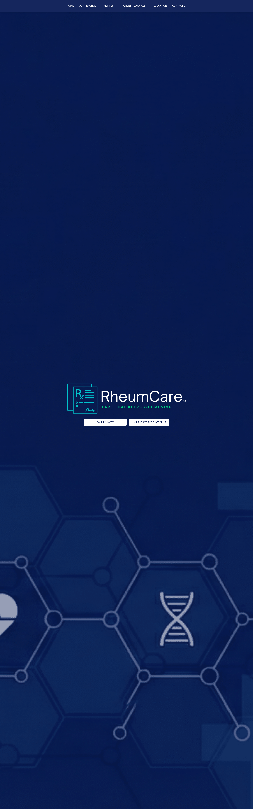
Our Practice (87, 5)
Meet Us (109, 5)
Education (160, 5)
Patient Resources (133, 5)
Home (70, 5)
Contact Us (179, 5)
